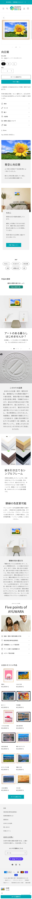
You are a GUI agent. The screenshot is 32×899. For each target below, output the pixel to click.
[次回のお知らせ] (29, 2)
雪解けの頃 (19, 767)
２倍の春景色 (4, 788)
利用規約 (27, 880)
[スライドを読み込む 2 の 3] (16, 349)
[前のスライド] (11, 349)
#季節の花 (16, 268)
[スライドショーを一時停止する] (30, 349)
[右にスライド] (20, 47)
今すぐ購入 (16, 82)
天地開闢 (18, 705)
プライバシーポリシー (18, 880)
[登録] (25, 853)
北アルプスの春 (5, 767)
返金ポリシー (8, 880)
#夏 (8, 268)
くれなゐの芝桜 (5, 725)
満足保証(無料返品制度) (10, 812)
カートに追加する (16, 896)
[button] (3, 8)
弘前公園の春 (19, 725)
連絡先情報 (27, 882)
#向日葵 (25, 264)
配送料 (5, 58)
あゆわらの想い (8, 837)
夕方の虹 (18, 788)
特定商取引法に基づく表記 (17, 882)
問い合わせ (6, 827)
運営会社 (5, 819)
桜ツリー (3, 705)
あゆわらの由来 (7, 823)
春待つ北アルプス (20, 746)
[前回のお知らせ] (3, 2)
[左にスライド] (12, 47)
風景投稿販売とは (8, 816)
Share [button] (4, 130)
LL (14, 64)
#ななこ (6, 264)
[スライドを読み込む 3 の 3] (18, 349)
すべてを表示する (16, 797)
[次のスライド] (21, 349)
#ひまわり (16, 264)
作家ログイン (7, 831)
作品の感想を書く (15, 287)
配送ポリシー (7, 882)
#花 (24, 268)
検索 (4, 808)
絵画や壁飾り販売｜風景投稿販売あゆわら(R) (18, 878)
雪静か (3, 684)
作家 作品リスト (14, 245)
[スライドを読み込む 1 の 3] (14, 349)
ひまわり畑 (19, 684)
